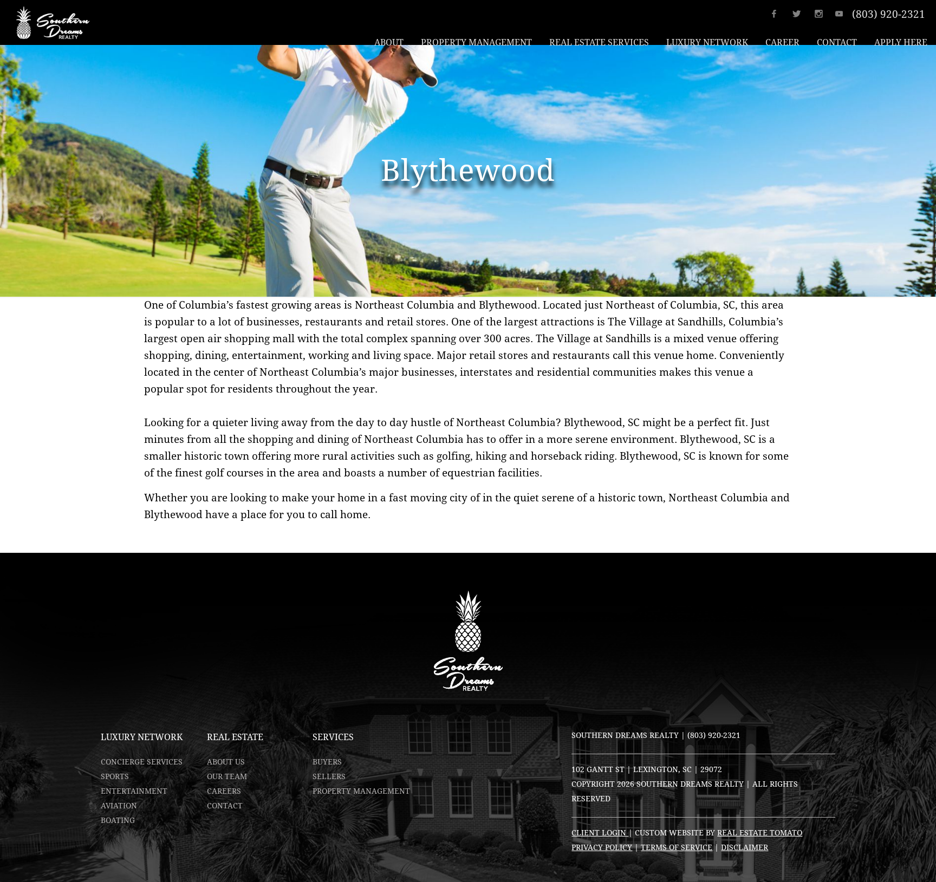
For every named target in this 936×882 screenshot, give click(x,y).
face (781, 14)
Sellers (329, 776)
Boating (118, 820)
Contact (225, 805)
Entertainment (134, 791)
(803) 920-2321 (888, 14)
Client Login (599, 832)
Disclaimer (744, 847)
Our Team (227, 776)
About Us (226, 761)
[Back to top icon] (884, 859)
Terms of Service (676, 847)
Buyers (327, 761)
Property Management (361, 791)
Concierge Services (142, 761)
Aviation (119, 805)
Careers (224, 791)
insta (822, 14)
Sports (115, 776)
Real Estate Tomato (759, 832)
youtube (842, 14)
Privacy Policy (601, 847)
